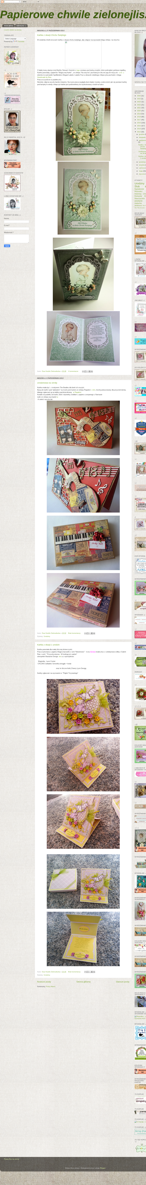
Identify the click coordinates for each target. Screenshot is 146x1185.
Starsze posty (122, 982)
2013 (139, 132)
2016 (139, 123)
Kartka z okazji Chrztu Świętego (51, 35)
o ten (93, 390)
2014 (139, 129)
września (142, 162)
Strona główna (8, 26)
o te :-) (121, 73)
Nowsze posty (44, 982)
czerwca (142, 168)
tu (57, 397)
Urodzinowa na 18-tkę (47, 383)
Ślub (137, 186)
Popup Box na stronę (11, 1159)
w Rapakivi (77, 392)
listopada (142, 137)
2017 (139, 120)
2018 (139, 117)
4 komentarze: (73, 371)
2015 (139, 126)
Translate (21, 41)
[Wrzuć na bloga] (85, 371)
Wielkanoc (138, 205)
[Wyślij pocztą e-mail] (83, 371)
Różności (138, 191)
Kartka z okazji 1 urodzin (48, 645)
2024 (139, 99)
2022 (139, 105)
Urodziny (47, 636)
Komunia (138, 196)
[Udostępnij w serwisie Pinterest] (92, 371)
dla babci (142, 207)
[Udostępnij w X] (87, 371)
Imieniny (138, 194)
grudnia (142, 134)
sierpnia (142, 165)
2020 (139, 111)
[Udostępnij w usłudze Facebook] (90, 371)
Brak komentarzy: (74, 633)
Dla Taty (137, 208)
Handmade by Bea (44, 77)
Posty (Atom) (50, 986)
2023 (139, 102)
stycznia (142, 174)
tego (78, 70)
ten (60, 656)
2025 (139, 96)
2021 (139, 108)
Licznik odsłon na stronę (12, 30)
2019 (139, 114)
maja (141, 171)
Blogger (103, 1168)
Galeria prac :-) (21, 26)
